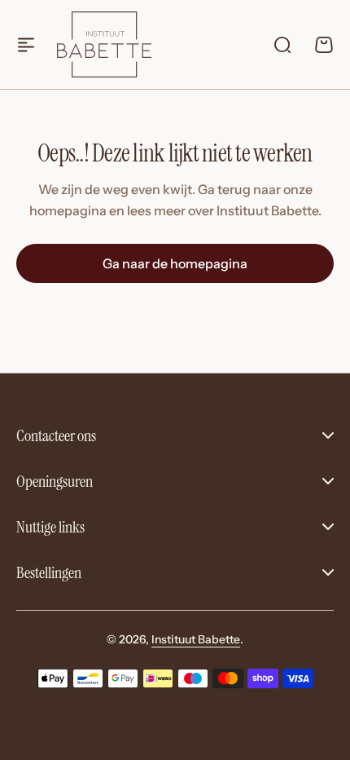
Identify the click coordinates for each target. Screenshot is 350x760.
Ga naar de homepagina (175, 263)
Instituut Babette (195, 639)
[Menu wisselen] (26, 45)
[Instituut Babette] (104, 44)
